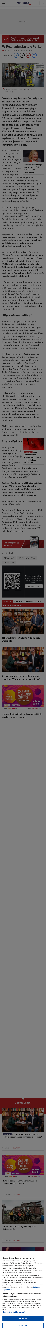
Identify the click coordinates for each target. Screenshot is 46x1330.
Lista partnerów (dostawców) (13, 1312)
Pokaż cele (23, 1325)
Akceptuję (23, 1318)
